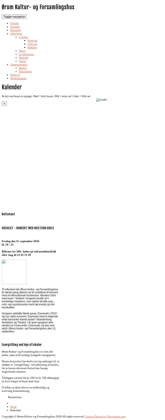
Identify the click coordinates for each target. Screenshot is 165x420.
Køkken (32, 47)
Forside (14, 23)
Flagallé (23, 57)
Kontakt (15, 26)
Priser (22, 50)
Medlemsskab (18, 78)
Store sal (32, 40)
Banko (23, 68)
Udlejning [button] (16, 33)
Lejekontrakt (26, 54)
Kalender (15, 30)
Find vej (15, 74)
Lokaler (23, 37)
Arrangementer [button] (19, 64)
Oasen (22, 61)
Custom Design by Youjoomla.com (105, 416)
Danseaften (25, 71)
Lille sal (32, 44)
